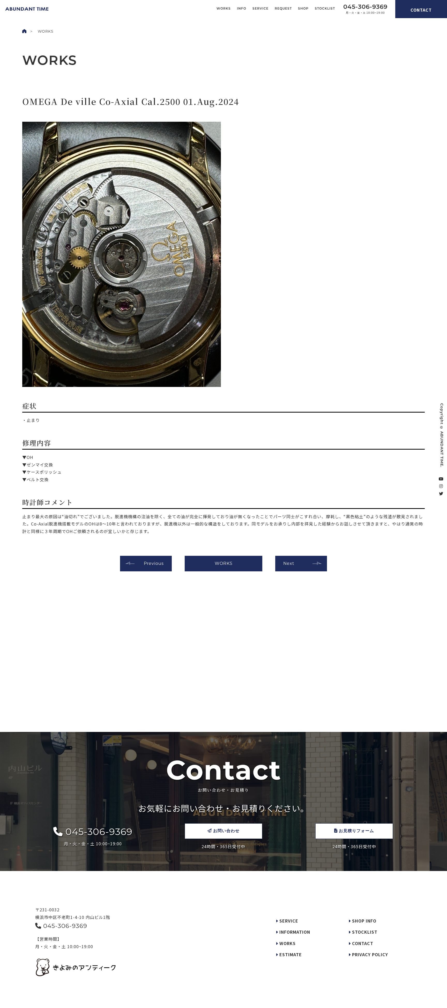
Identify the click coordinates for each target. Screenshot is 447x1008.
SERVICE (260, 8)
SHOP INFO (363, 921)
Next (288, 563)
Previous (154, 563)
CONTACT (421, 10)
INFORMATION (294, 932)
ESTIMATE (290, 954)
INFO (241, 8)
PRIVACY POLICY (369, 954)
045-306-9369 (97, 831)
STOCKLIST (325, 8)
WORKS (224, 8)
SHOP (303, 8)
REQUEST (283, 8)
